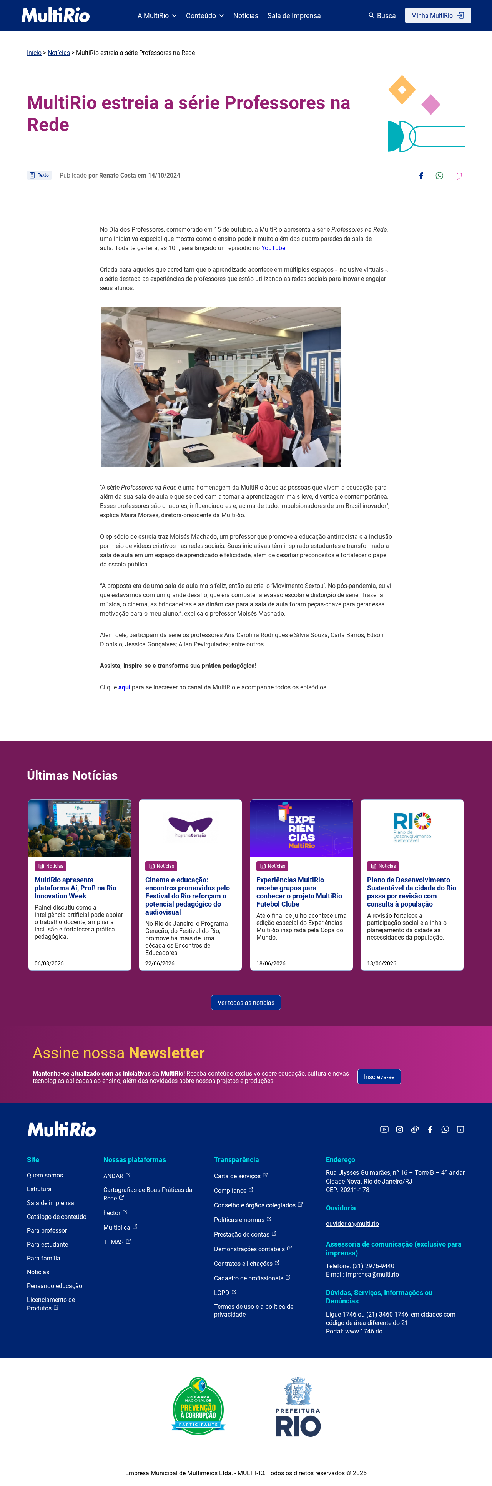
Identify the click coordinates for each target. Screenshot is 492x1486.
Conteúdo (201, 16)
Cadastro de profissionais (249, 1278)
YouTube (273, 248)
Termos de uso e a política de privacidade (253, 1310)
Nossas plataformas (134, 1160)
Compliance (231, 1190)
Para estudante (47, 1244)
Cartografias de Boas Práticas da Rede (148, 1194)
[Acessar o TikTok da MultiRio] (415, 1130)
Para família (43, 1258)
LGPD (222, 1293)
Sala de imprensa (50, 1203)
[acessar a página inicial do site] (55, 15)
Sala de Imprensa (294, 16)
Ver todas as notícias (246, 1002)
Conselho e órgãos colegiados (255, 1205)
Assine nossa (119, 1053)
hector (112, 1213)
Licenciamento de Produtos (51, 1304)
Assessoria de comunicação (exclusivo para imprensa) (394, 1248)
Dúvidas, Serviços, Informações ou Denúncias (379, 1296)
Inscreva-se (379, 1077)
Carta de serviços (238, 1176)
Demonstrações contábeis (250, 1249)
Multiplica (117, 1227)
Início (34, 52)
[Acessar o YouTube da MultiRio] (384, 1130)
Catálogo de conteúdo (56, 1216)
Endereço (340, 1160)
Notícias (245, 16)
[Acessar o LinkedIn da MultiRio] (460, 1130)
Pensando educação (54, 1286)
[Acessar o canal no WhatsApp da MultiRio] (445, 1130)
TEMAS (114, 1242)
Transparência (236, 1160)
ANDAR (114, 1176)
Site (33, 1160)
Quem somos (45, 1175)
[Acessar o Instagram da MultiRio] (399, 1130)
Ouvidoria (341, 1208)
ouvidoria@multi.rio (352, 1223)
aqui (124, 687)
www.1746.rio (363, 1331)
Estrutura (39, 1189)
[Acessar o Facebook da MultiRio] (430, 1130)
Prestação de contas (242, 1234)
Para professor (47, 1230)
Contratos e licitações (244, 1263)
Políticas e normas (240, 1220)
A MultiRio (153, 16)
